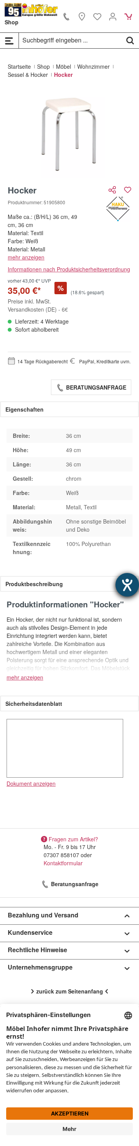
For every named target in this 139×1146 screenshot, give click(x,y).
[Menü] (9, 40)
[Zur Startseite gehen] (31, 10)
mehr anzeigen (26, 257)
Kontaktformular (63, 863)
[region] (69, 134)
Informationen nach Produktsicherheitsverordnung (69, 269)
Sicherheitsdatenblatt (33, 703)
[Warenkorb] (128, 16)
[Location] (82, 16)
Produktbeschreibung (34, 584)
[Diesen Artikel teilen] (113, 189)
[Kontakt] (66, 16)
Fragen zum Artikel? (73, 839)
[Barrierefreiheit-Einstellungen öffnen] (127, 585)
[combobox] (70, 40)
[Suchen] (130, 40)
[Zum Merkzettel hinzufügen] (127, 189)
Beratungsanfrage (95, 387)
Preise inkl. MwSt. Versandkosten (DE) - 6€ (38, 305)
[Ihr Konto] (112, 16)
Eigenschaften (24, 409)
